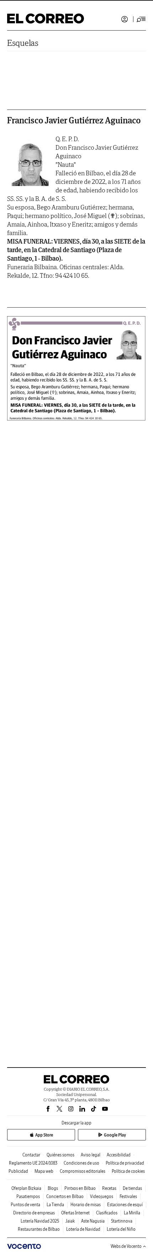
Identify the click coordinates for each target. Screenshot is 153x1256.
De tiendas (132, 1188)
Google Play (115, 1135)
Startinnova (121, 1221)
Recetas (109, 1188)
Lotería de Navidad (83, 1229)
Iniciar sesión (124, 19)
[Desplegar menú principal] (141, 19)
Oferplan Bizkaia (26, 1188)
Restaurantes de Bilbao (39, 1229)
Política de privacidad (125, 1163)
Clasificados (106, 1212)
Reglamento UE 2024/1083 (33, 1163)
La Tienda (55, 1204)
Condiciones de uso (81, 1163)
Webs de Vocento (126, 1246)
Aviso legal (90, 1154)
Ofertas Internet (75, 1212)
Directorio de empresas (34, 1212)
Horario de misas (85, 1204)
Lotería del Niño (121, 1229)
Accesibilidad (119, 1154)
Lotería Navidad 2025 (40, 1221)
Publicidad (18, 1171)
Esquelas (22, 42)
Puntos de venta (25, 1204)
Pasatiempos (28, 1196)
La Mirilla (132, 1212)
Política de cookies (128, 1171)
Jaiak (70, 1221)
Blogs (53, 1188)
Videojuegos (101, 1196)
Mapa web (44, 1171)
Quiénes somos (60, 1154)
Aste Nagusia (93, 1221)
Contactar (31, 1154)
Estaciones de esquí (125, 1204)
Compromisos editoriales (82, 1171)
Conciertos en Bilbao (65, 1196)
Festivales (128, 1196)
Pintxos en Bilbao (80, 1188)
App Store (44, 1135)
